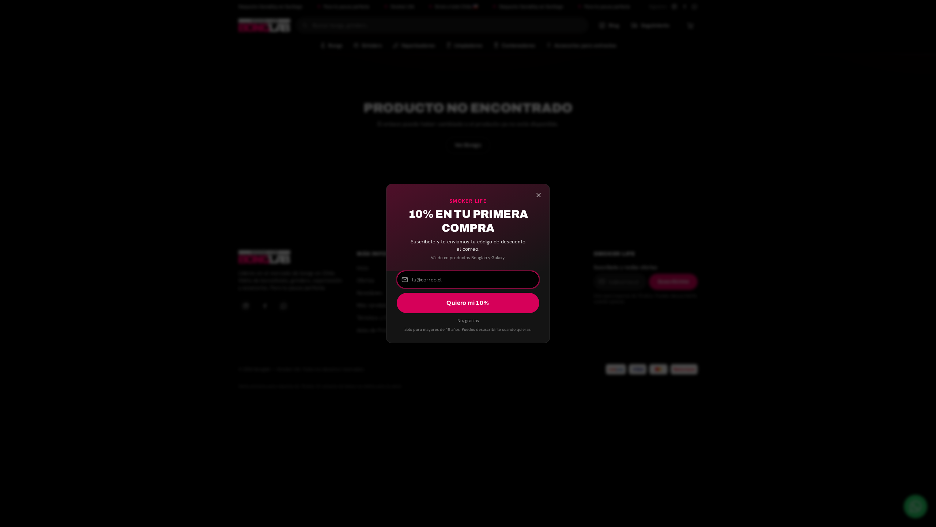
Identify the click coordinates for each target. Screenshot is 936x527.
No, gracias (468, 321)
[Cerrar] (538, 195)
